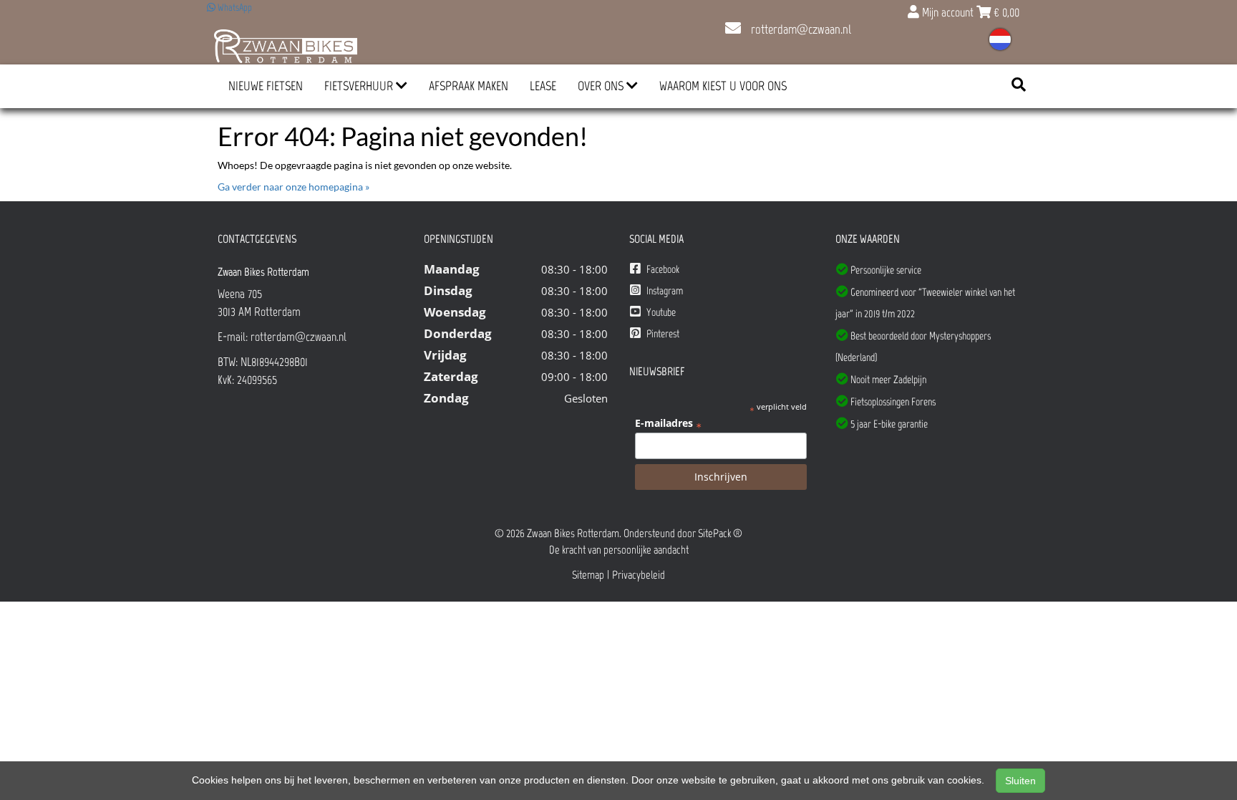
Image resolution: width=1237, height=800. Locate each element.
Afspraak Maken (468, 86)
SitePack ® (720, 533)
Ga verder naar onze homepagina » (293, 186)
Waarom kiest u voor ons (723, 86)
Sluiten (1020, 780)
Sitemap (588, 575)
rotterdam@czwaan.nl (799, 29)
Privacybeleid (638, 575)
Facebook (661, 269)
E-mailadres (668, 423)
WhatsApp (233, 7)
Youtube (660, 312)
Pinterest (661, 333)
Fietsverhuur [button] (360, 86)
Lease (543, 86)
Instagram (663, 290)
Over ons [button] (602, 86)
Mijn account (947, 12)
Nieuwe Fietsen (265, 86)
